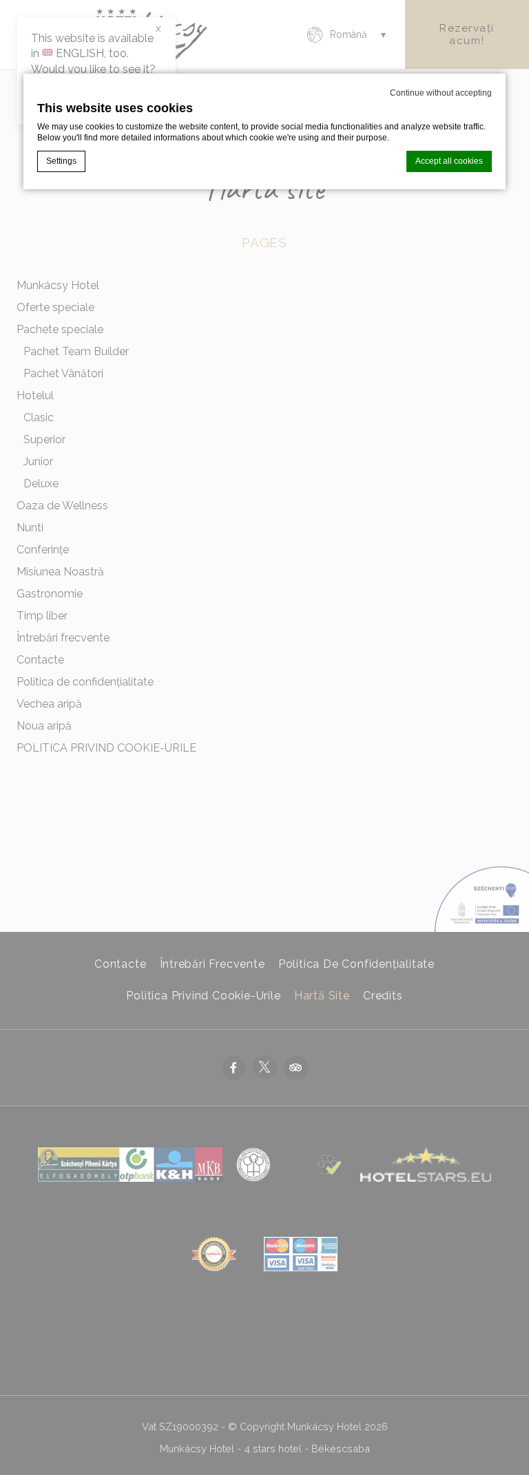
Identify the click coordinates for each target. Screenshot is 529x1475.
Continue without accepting (441, 93)
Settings (61, 161)
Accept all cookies (449, 161)
